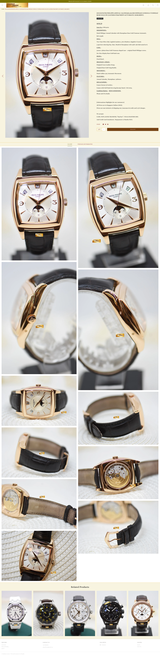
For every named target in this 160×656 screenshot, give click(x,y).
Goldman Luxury (6, 653)
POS (11, 653)
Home (3, 9)
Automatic (4, 644)
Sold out (132, 129)
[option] (47, 75)
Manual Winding (5, 646)
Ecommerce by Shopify (19, 653)
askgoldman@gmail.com (48, 647)
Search (138, 644)
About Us (139, 646)
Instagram (104, 644)
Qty (99, 129)
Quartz (3, 648)
